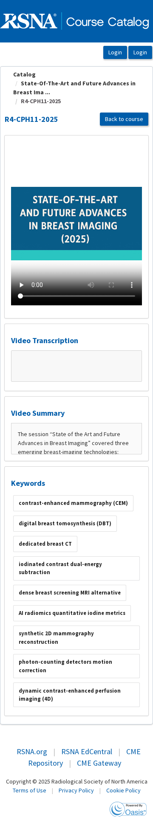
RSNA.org (32, 751)
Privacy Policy (76, 790)
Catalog (24, 74)
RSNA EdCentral (86, 751)
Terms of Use (29, 790)
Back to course (124, 119)
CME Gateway (99, 763)
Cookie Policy (123, 790)
